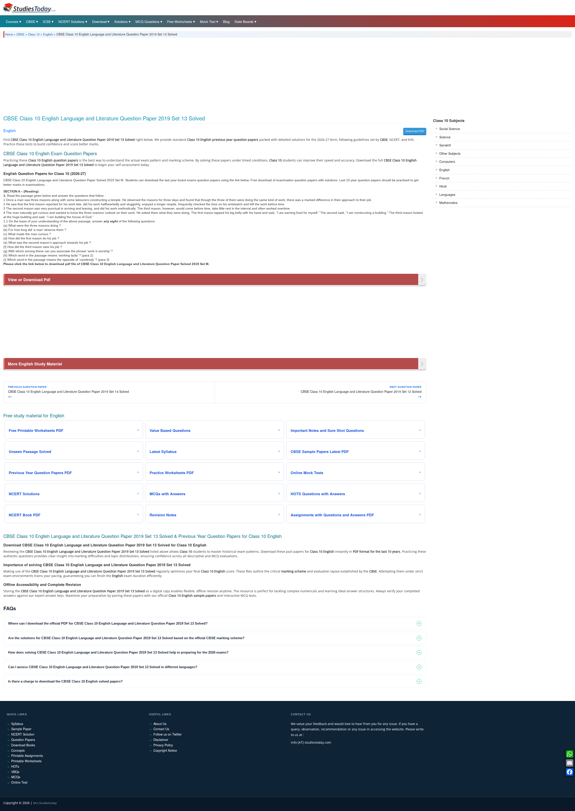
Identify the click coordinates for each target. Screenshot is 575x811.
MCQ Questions (147, 21)
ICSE (47, 21)
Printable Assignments (27, 755)
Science (445, 137)
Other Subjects (449, 153)
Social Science (449, 128)
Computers (447, 161)
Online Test (19, 782)
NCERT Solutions (71, 21)
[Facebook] (569, 771)
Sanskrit (445, 145)
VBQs (15, 771)
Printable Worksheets (26, 761)
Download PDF (414, 131)
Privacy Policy (163, 745)
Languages (447, 194)
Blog (226, 21)
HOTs (15, 766)
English (48, 34)
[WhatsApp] (569, 753)
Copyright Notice (165, 750)
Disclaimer (160, 739)
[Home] (29, 7)
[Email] (569, 762)
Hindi (443, 186)
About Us (159, 723)
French (444, 178)
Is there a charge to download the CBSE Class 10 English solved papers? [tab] (65, 681)
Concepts (18, 750)
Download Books (23, 745)
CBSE (30, 21)
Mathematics (448, 202)
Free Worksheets (179, 21)
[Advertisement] (138, 74)
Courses (12, 21)
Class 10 (34, 34)
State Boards (244, 21)
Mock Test (207, 21)
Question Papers (23, 739)
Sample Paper (21, 729)
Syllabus (17, 723)
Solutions (121, 21)
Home (9, 34)
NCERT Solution (22, 734)
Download (99, 21)
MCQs (15, 777)
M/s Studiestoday (45, 803)
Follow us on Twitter (167, 734)
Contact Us (161, 729)
